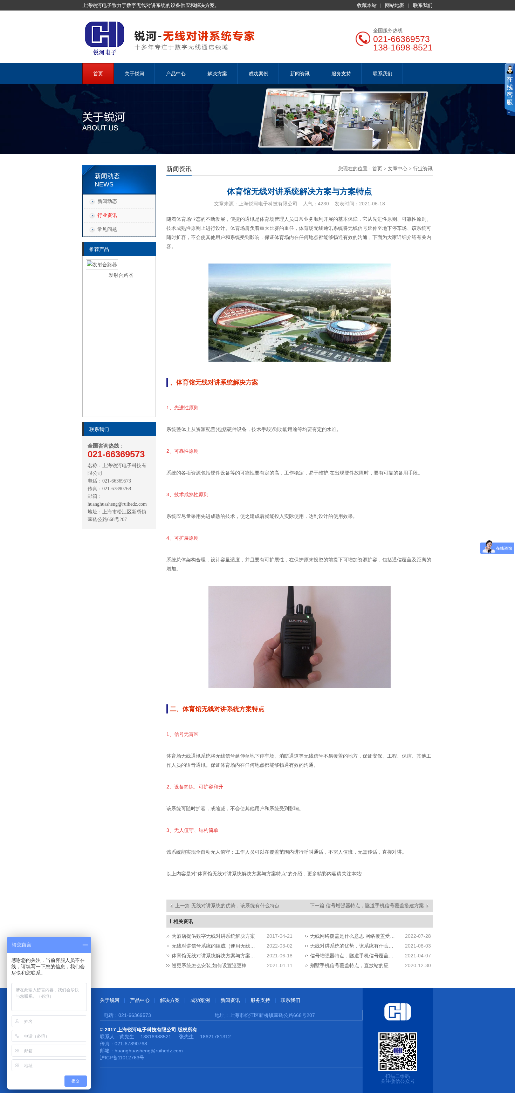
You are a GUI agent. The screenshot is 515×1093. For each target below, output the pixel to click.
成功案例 (258, 73)
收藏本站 (367, 5)
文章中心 (397, 168)
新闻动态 (107, 201)
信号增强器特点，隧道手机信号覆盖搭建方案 (375, 905)
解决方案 (217, 73)
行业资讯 (107, 215)
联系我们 (423, 5)
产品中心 (176, 73)
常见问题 (107, 229)
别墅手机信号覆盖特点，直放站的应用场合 (354, 965)
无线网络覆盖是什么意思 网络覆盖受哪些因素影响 (354, 936)
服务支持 (341, 73)
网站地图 (395, 5)
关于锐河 (134, 73)
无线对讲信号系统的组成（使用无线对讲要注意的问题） (215, 946)
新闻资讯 (300, 73)
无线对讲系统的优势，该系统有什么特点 (235, 905)
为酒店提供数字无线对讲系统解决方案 (213, 936)
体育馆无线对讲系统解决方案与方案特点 (215, 955)
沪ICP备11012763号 (122, 1057)
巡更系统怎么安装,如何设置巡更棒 (209, 965)
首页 (98, 73)
